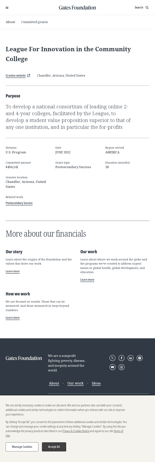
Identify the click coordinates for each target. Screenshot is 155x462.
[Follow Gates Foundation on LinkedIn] (130, 358)
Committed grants (34, 22)
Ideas (96, 383)
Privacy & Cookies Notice (76, 431)
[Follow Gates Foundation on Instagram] (139, 358)
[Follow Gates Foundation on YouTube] (112, 367)
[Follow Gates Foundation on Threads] (121, 367)
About (10, 22)
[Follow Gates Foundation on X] (112, 358)
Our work (75, 383)
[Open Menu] (7, 7)
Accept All (54, 447)
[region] (77, 428)
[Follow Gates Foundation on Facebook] (121, 358)
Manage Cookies (22, 447)
